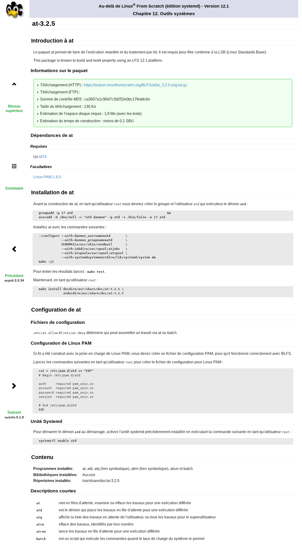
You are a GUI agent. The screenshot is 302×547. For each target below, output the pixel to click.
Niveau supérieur (14, 108)
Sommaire (14, 188)
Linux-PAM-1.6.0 (47, 177)
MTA (43, 157)
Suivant (14, 412)
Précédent (14, 276)
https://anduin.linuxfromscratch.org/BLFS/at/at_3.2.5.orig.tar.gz (135, 85)
